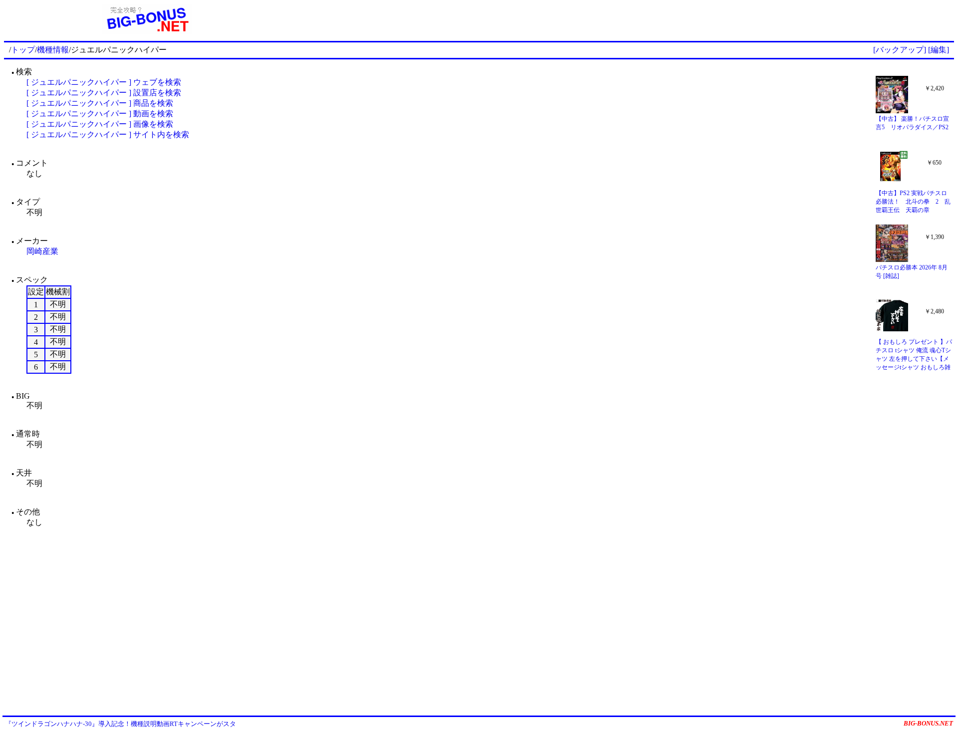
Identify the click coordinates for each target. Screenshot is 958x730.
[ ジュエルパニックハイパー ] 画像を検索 (99, 124)
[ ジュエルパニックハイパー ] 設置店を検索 (103, 92)
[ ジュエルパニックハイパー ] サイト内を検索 (107, 134)
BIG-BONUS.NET (928, 723)
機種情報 (53, 49)
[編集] (938, 49)
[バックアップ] (899, 49)
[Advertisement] (621, 19)
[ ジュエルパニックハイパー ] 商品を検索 (99, 103)
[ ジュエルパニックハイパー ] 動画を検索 (99, 113)
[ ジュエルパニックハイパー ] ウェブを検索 (103, 82)
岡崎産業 (42, 251)
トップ (23, 49)
